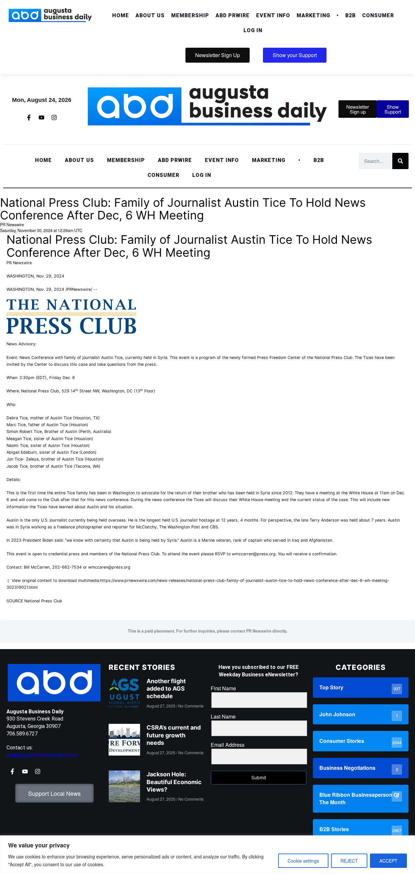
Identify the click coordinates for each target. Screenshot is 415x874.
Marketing (313, 15)
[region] (207, 854)
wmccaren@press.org (109, 567)
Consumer (378, 15)
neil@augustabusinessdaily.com (42, 755)
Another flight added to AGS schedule (166, 689)
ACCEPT (388, 860)
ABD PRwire (233, 15)
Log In (252, 30)
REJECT (349, 860)
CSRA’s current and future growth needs (174, 735)
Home (120, 15)
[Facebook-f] (29, 117)
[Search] (400, 161)
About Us (150, 15)
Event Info (273, 15)
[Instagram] (54, 117)
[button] (150, 15)
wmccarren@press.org (254, 553)
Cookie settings (303, 860)
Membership (190, 15)
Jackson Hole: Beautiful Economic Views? (174, 782)
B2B (350, 15)
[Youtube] (41, 117)
